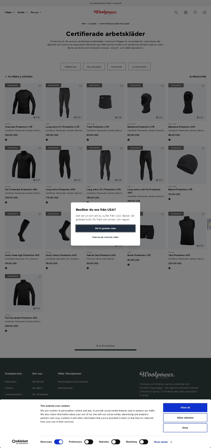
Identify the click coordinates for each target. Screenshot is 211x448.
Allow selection (185, 417)
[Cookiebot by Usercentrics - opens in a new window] (20, 442)
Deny (185, 427)
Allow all (185, 407)
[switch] (88, 441)
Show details (161, 442)
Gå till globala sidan (105, 228)
